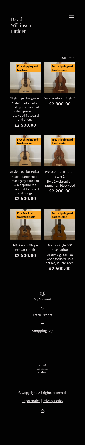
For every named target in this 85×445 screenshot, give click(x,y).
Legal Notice (31, 400)
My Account (42, 299)
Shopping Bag (42, 330)
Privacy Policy (53, 400)
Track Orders (42, 315)
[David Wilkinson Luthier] (25, 37)
